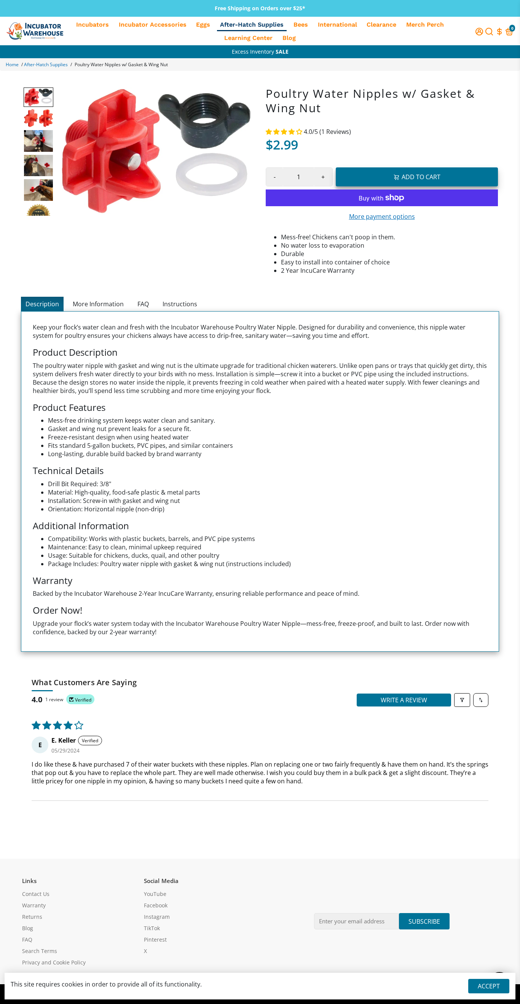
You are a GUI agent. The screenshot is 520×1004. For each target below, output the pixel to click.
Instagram (157, 916)
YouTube (155, 894)
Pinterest (155, 939)
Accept (489, 986)
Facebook (155, 905)
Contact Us (35, 894)
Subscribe (424, 921)
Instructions (180, 304)
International (337, 24)
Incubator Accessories (153, 24)
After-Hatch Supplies (252, 24)
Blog (289, 37)
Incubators (92, 24)
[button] (285, 131)
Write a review (404, 700)
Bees (300, 24)
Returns (32, 916)
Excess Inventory (260, 51)
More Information (98, 304)
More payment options (382, 216)
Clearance (381, 24)
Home (12, 64)
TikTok (152, 928)
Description (42, 304)
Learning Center (248, 37)
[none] (38, 97)
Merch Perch (425, 24)
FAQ (143, 304)
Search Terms (39, 951)
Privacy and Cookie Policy (54, 962)
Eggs (203, 24)
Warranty (34, 905)
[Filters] (462, 700)
